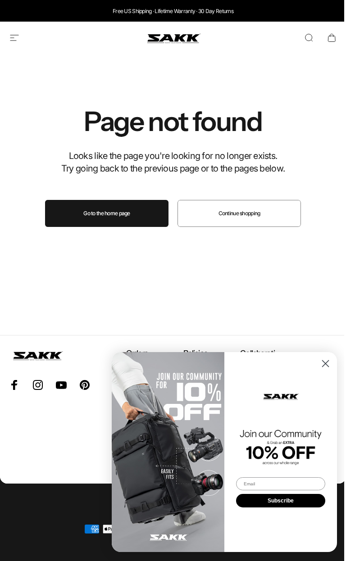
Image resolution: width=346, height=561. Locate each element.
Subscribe (281, 501)
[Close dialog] (325, 363)
